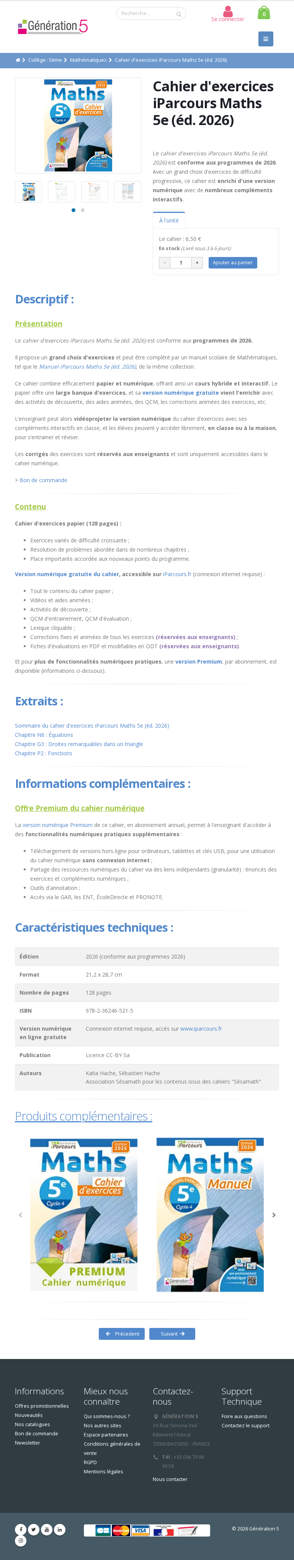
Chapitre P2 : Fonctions (43, 753)
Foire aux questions (244, 1416)
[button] (73, 210)
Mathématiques (88, 59)
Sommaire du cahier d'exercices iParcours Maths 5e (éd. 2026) (92, 725)
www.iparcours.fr (201, 1028)
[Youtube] (46, 1529)
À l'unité (169, 220)
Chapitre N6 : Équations (44, 734)
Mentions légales (103, 1471)
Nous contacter (170, 1479)
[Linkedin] (59, 1529)
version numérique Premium (58, 825)
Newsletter (27, 1443)
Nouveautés (29, 1415)
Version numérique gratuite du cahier (67, 574)
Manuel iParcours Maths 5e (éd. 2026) (87, 366)
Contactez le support (246, 1425)
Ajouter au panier (233, 262)
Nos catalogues (32, 1424)
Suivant (167, 1333)
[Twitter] (33, 1529)
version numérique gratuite (180, 392)
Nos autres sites (102, 1425)
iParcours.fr (177, 574)
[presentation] (15, 125)
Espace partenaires (106, 1435)
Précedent (126, 1333)
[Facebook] (20, 1529)
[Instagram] (20, 1541)
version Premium (198, 661)
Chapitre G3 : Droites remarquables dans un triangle (79, 744)
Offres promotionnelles (42, 1406)
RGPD (90, 1462)
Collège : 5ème (45, 59)
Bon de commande (43, 480)
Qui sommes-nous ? (107, 1416)
